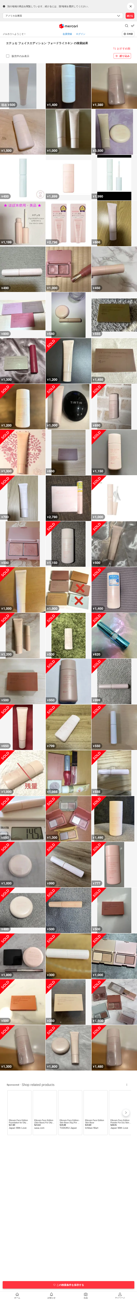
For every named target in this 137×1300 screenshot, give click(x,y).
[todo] (133, 26)
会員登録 (67, 33)
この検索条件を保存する (70, 1285)
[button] (127, 26)
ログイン (80, 33)
